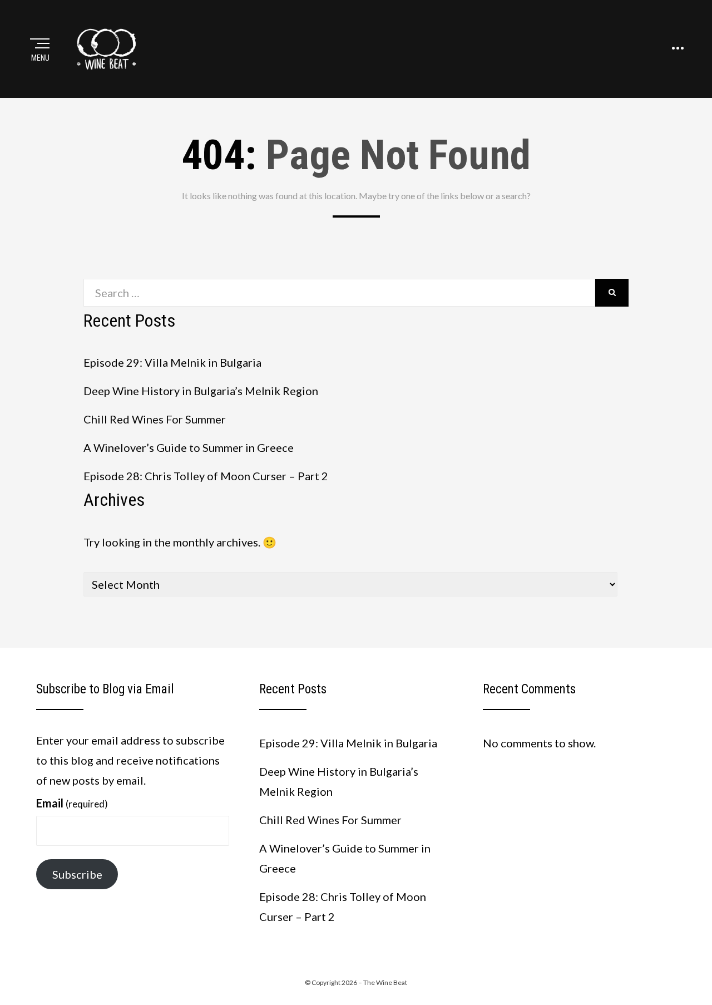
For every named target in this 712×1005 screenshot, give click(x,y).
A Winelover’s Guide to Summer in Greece (188, 447)
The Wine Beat (385, 982)
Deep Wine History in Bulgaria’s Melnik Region (200, 390)
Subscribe (77, 874)
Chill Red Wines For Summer (154, 419)
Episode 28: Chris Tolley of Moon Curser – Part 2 (205, 475)
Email (72, 803)
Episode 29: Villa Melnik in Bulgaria (172, 362)
